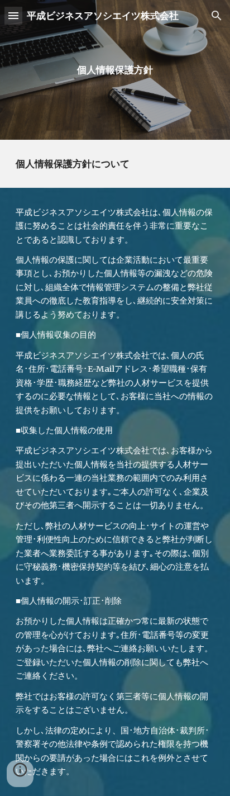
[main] (115, 69)
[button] (13, 15)
